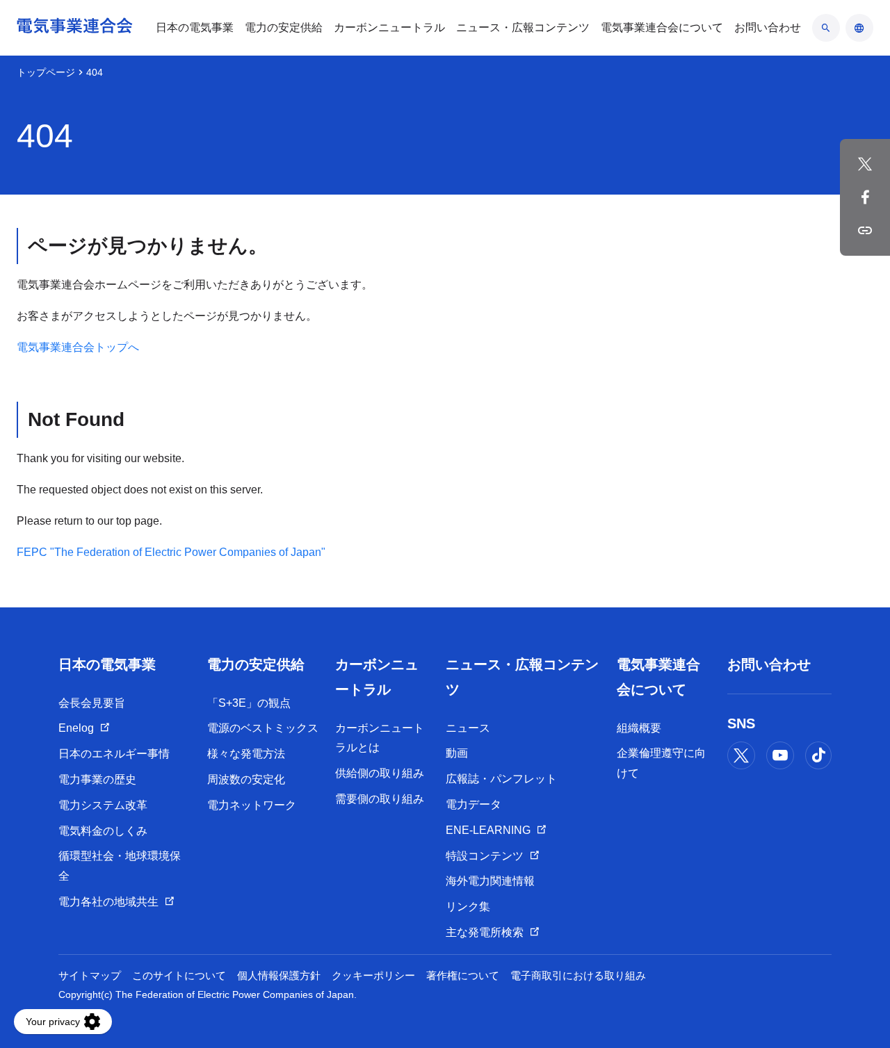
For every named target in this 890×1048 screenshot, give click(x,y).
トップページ (46, 72)
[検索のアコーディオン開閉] (826, 28)
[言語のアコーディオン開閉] (859, 28)
